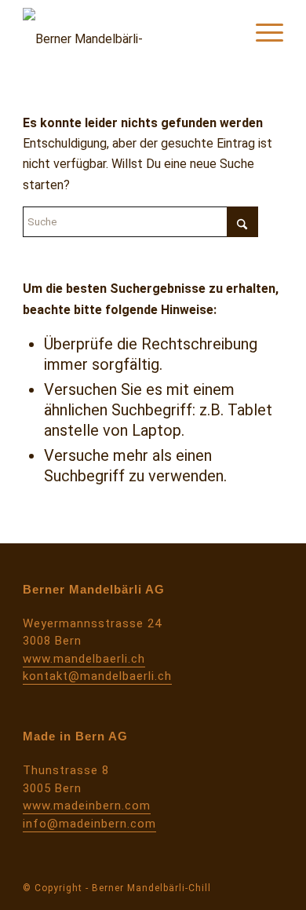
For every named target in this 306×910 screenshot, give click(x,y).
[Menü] (261, 31)
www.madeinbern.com (87, 806)
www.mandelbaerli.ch (84, 659)
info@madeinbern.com (89, 824)
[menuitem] (261, 31)
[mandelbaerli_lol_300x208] (127, 31)
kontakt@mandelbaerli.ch (97, 676)
